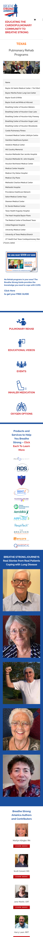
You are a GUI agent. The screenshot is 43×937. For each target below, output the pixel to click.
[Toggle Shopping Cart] (35, 20)
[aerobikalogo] (21, 510)
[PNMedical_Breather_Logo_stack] (21, 530)
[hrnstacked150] (21, 505)
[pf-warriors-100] (21, 476)
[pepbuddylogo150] (21, 458)
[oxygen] (21, 402)
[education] (21, 339)
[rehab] (21, 317)
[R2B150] (21, 489)
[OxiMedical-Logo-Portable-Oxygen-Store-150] (21, 544)
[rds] (21, 464)
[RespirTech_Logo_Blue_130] (21, 525)
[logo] (21, 516)
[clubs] (21, 360)
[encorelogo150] (21, 538)
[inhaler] (21, 381)
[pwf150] (21, 499)
